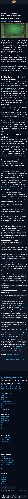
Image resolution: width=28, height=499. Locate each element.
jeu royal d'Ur (18, 213)
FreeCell (25, 305)
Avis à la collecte (5, 386)
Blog (2, 405)
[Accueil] (14, 1)
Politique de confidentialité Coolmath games (11, 378)
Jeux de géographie (5, 431)
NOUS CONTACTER (5, 409)
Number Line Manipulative (7, 462)
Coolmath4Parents (5, 471)
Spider (19, 305)
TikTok (2, 475)
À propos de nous (5, 397)
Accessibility (4, 412)
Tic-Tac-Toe (4, 256)
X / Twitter (3, 477)
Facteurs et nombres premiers (8, 447)
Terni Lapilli (19, 264)
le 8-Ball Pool (14, 107)
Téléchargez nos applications (8, 433)
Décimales (3, 450)
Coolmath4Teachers (6, 468)
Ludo (5, 198)
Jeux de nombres (5, 420)
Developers (3, 407)
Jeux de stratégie (5, 416)
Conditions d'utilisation (15, 386)
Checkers (17, 209)
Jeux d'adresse (4, 418)
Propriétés (3, 452)
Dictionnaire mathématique (7, 443)
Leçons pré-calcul (5, 441)
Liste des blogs (15, 359)
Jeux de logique (4, 422)
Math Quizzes (4, 466)
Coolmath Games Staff (7, 21)
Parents (3, 399)
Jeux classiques (4, 426)
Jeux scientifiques (5, 428)
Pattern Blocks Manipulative (7, 464)
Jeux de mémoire (5, 424)
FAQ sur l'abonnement (6, 401)
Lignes (2, 445)
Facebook (3, 481)
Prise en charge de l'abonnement (8, 403)
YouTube (3, 483)
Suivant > (22, 359)
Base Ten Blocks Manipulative (7, 460)
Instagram (3, 479)
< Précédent (7, 359)
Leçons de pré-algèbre (6, 437)
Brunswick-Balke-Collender (8, 90)
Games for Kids (4, 395)
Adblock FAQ (18, 388)
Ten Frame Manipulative (6, 458)
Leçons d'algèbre (5, 439)
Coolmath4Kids (4, 456)
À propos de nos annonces (7, 388)
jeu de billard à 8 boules (17, 130)
